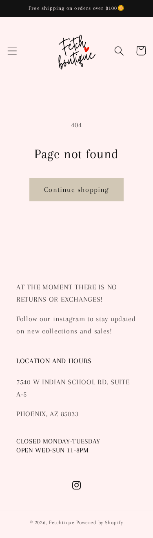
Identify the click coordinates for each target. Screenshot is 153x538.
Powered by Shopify (99, 522)
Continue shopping (76, 189)
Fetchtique (62, 522)
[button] (12, 51)
